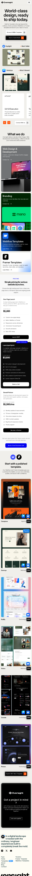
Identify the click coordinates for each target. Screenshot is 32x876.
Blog (2, 865)
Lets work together (16, 818)
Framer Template (21, 859)
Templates (7, 861)
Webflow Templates (22, 861)
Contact (4, 867)
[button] (29, 2)
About (3, 863)
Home (3, 859)
